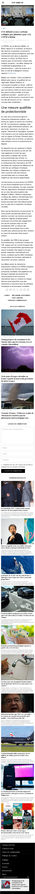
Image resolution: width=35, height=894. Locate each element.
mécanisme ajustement (21, 295)
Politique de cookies (9, 856)
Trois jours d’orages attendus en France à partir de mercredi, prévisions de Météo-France (17, 378)
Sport (4, 874)
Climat (3, 28)
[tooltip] (7, 289)
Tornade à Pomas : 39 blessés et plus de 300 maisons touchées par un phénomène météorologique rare (17, 415)
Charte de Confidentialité (11, 852)
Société (5, 867)
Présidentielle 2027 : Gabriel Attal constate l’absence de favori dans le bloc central (15, 509)
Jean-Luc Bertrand (9, 40)
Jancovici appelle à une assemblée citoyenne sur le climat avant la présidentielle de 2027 (16, 547)
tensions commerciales (17, 300)
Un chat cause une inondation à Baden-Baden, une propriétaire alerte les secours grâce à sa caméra (16, 684)
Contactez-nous (8, 848)
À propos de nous (8, 845)
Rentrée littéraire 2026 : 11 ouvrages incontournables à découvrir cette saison (15, 832)
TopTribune (12, 73)
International (6, 870)
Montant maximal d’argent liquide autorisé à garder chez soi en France (16, 647)
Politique (5, 860)
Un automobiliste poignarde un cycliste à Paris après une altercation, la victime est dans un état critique (17, 615)
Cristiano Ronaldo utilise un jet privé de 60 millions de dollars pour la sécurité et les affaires (15, 755)
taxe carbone (17, 298)
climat (7, 295)
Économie (5, 863)
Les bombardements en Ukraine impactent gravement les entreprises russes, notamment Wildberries (17, 793)
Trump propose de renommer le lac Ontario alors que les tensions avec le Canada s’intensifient (16, 341)
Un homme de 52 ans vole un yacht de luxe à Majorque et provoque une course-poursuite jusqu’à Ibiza (16, 577)
